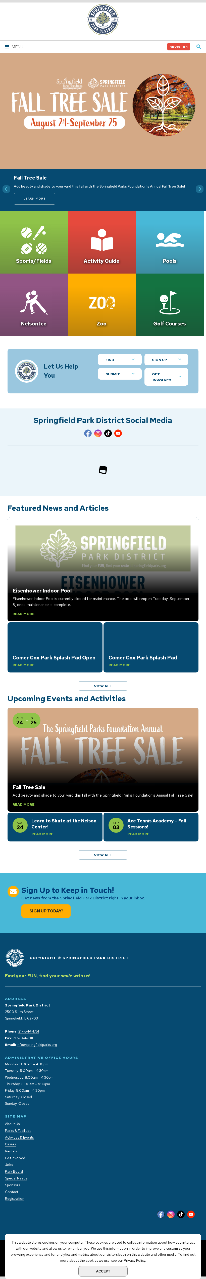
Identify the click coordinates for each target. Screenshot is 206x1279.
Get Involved (161, 377)
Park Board (14, 1171)
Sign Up (159, 360)
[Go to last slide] (6, 189)
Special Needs (16, 1178)
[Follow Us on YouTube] (118, 434)
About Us (12, 1124)
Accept (103, 1271)
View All (108, 686)
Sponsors (12, 1185)
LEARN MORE (34, 199)
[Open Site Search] (198, 47)
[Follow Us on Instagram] (98, 434)
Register (179, 47)
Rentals (11, 1151)
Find (110, 360)
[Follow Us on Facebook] (88, 434)
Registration (14, 1199)
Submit (113, 374)
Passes (10, 1144)
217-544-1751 (28, 1031)
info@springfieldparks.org (37, 1045)
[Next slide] (199, 189)
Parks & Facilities (18, 1131)
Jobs (9, 1165)
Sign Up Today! (46, 911)
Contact (11, 1192)
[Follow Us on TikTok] (108, 434)
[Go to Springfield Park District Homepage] (103, 20)
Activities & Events (19, 1137)
